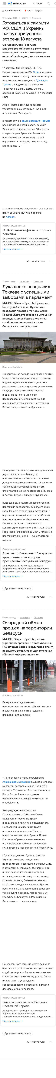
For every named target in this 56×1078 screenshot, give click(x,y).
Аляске (10, 216)
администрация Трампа (36, 120)
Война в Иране (13, 10)
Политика (36, 18)
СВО (29, 10)
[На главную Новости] (19, 3)
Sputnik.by (24, 281)
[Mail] (10, 3)
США (36, 72)
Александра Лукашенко (16, 781)
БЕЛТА (25, 18)
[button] (28, 348)
